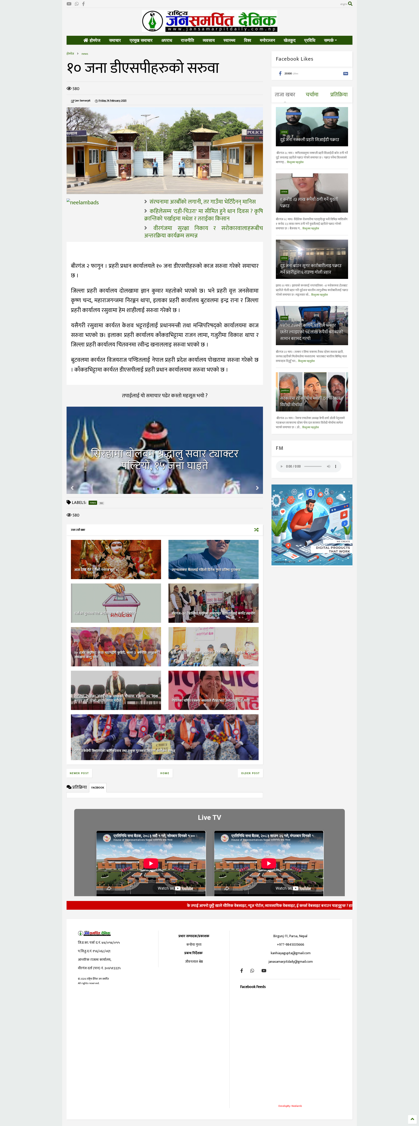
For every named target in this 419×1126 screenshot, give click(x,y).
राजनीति (187, 40)
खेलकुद (289, 40)
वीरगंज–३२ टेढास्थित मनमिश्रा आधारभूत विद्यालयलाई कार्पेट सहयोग (213, 613)
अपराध (166, 40)
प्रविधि (309, 40)
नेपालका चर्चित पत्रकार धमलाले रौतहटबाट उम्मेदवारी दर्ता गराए (211, 701)
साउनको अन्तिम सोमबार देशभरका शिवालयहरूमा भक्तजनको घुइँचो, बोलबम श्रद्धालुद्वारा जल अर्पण (165, 454)
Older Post (250, 773)
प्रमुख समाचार (141, 40)
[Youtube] (69, 4)
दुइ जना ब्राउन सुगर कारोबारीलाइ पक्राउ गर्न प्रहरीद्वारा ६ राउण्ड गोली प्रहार (311, 269)
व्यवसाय (209, 40)
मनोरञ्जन (267, 40)
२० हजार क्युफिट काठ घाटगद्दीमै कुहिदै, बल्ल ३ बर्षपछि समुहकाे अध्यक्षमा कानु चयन (116, 655)
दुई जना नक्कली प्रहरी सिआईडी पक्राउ (309, 139)
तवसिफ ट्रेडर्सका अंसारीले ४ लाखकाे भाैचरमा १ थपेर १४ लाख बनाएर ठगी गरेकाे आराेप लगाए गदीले (116, 698)
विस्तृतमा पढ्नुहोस (295, 162)
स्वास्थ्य (229, 40)
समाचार (115, 40)
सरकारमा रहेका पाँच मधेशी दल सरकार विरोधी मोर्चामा (310, 402)
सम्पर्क (329, 40)
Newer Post (79, 773)
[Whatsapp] (77, 4)
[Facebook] (83, 4)
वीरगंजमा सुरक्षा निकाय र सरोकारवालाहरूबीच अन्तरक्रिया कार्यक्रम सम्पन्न (203, 232)
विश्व (247, 40)
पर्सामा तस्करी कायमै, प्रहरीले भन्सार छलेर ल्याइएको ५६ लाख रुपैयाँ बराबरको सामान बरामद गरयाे (311, 332)
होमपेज (94, 40)
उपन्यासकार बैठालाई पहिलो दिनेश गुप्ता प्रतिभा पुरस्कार (206, 570)
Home (164, 773)
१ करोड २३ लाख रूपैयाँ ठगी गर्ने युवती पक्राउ (309, 203)
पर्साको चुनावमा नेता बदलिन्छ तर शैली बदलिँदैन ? (105, 613)
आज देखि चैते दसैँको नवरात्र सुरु (94, 570)
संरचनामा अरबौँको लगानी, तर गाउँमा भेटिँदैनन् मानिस (202, 202)
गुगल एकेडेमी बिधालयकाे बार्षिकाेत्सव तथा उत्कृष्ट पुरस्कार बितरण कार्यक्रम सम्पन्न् (124, 751)
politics (285, 390)
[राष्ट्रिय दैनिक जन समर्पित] (209, 30)
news (85, 53)
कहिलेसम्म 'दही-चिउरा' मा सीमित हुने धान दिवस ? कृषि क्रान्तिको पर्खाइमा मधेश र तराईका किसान (203, 215)
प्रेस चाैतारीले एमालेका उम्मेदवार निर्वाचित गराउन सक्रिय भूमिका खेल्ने (213, 655)
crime (284, 132)
